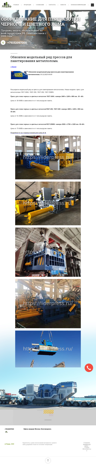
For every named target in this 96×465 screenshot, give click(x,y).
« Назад (13, 67)
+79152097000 (17, 42)
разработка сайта (87, 445)
